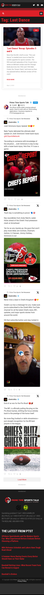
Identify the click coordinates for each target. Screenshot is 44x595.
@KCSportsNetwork (12, 136)
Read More (10, 79)
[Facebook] (38, 5)
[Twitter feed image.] (22, 173)
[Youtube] (42, 5)
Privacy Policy (22, 581)
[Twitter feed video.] (22, 354)
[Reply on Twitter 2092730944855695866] (5, 474)
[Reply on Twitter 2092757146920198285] (5, 389)
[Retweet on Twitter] (7, 118)
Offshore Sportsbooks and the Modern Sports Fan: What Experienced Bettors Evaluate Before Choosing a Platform (21, 538)
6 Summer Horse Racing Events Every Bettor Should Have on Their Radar (20, 557)
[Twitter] (34, 5)
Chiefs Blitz (12, 122)
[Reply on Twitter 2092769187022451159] (5, 286)
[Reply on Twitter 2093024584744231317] (5, 199)
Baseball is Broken (9, 574)
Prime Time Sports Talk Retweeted (19, 119)
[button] (41, 13)
